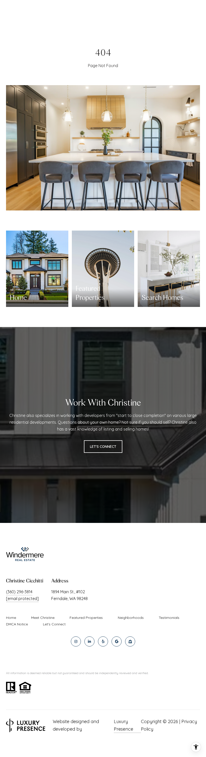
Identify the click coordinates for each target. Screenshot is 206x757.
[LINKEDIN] (89, 641)
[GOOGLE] (117, 641)
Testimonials (169, 617)
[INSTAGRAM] (76, 641)
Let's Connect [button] (103, 446)
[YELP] (103, 641)
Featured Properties (86, 617)
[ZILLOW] (130, 641)
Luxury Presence (123, 725)
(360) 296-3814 (19, 591)
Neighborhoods (131, 617)
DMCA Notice (17, 624)
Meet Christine (43, 617)
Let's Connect (54, 624)
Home (11, 617)
